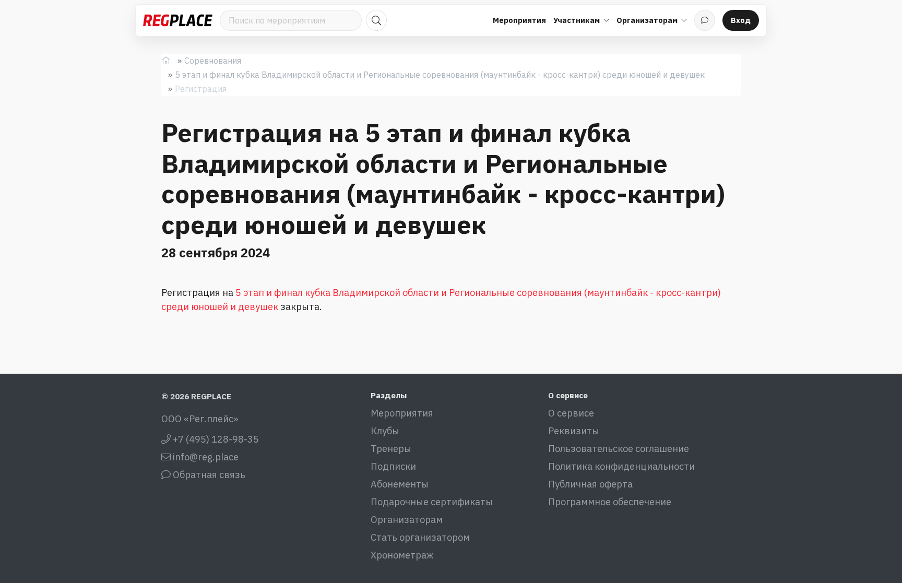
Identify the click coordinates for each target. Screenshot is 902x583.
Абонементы (400, 484)
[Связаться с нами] (704, 20)
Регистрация (201, 89)
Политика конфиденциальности (621, 466)
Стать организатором (420, 537)
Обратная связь (208, 475)
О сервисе (571, 413)
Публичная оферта (590, 484)
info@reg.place (205, 457)
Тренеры (391, 449)
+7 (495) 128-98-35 (215, 439)
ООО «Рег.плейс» (200, 419)
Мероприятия (519, 20)
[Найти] (376, 20)
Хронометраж (402, 555)
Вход (741, 20)
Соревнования (212, 60)
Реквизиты (573, 431)
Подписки (393, 466)
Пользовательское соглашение (618, 449)
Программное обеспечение (609, 502)
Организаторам (407, 520)
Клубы (385, 431)
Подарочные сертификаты (432, 502)
